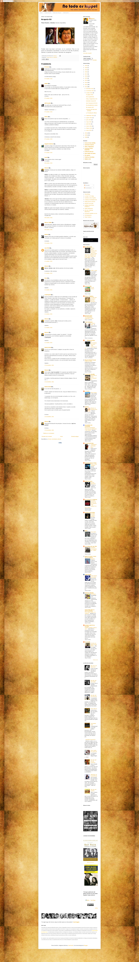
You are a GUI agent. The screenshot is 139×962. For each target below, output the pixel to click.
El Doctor (47, 67)
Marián (46, 83)
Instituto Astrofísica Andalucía (89, 206)
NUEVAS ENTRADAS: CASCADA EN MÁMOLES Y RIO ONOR (91, 429)
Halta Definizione (89, 208)
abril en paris (48, 103)
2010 (86, 133)
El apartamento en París (90, 463)
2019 (86, 69)
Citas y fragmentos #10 (91, 98)
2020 (86, 67)
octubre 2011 (89, 92)
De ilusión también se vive (91, 213)
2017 (86, 74)
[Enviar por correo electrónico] (42, 59)
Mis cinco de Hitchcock (94, 666)
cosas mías (49, 57)
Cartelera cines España (90, 197)
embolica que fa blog (90, 512)
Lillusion (87, 406)
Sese (46, 278)
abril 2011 (88, 124)
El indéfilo (87, 269)
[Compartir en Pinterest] (48, 59)
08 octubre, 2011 (48, 163)
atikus (86, 530)
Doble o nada (94, 270)
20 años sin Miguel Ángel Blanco (94, 644)
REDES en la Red (89, 203)
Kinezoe (46, 167)
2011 (86, 86)
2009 (86, 135)
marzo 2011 (89, 126)
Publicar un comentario (48, 433)
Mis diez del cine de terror (94, 696)
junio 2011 (88, 119)
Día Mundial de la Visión (92, 105)
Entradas (87, 185)
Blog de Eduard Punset (90, 360)
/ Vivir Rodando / (89, 322)
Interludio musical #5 (91, 101)
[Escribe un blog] (44, 59)
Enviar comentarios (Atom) (54, 439)
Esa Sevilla (87, 642)
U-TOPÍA (87, 391)
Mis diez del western (93, 790)
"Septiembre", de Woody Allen (94, 446)
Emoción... (93, 558)
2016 (86, 76)
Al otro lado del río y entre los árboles (89, 610)
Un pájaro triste (89, 94)
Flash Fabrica (88, 217)
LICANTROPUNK (89, 443)
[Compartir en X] (45, 59)
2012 (86, 84)
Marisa (46, 116)
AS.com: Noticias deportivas (89, 211)
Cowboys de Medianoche (91, 199)
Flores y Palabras (89, 296)
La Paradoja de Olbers (91, 112)
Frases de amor (88, 361)
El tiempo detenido (89, 592)
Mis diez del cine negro (93, 681)
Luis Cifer (47, 248)
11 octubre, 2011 (48, 261)
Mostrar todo (95, 659)
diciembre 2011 (90, 88)
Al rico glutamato (90, 96)
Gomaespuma (88, 215)
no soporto (54, 57)
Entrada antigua (75, 436)
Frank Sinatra (88, 574)
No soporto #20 (90, 107)
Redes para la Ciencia (90, 201)
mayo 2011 (89, 121)
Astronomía (66, 12)
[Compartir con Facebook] (46, 59)
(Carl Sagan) (76, 922)
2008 (86, 137)
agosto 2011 (89, 117)
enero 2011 (89, 130)
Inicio (41, 12)
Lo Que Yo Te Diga (89, 196)
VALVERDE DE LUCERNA (88, 426)
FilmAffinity (87, 194)
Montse (46, 234)
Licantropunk (48, 294)
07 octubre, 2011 (48, 78)
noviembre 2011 (90, 90)
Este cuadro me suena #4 (94, 751)
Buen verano (94, 392)
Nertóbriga (93, 594)
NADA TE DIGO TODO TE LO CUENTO (90, 557)
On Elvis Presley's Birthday (93, 515)
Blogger (86, 945)
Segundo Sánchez (49, 143)
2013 (86, 82)
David (46, 157)
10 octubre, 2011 (48, 243)
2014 (86, 80)
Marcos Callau (48, 222)
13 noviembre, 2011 (49, 381)
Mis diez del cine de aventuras (93, 761)
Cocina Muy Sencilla (90, 374)
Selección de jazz (57, 12)
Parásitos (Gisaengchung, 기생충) (94, 549)
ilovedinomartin (88, 247)
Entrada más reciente (47, 436)
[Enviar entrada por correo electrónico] (60, 55)
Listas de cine (48, 12)
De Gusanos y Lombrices (91, 499)
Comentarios (88, 187)
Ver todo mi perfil (87, 53)
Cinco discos (94, 708)
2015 (86, 78)
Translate (94, 60)
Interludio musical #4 (90, 739)
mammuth (70, 945)
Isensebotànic (88, 286)
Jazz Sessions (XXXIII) (91, 103)
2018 (86, 71)
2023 (86, 65)
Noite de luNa (48, 347)
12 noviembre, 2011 (49, 365)
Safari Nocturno (88, 481)
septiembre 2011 (90, 115)
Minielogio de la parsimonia (94, 775)
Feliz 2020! (93, 532)
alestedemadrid (88, 315)
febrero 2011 (89, 128)
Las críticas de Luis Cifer (91, 546)
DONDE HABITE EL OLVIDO (90, 626)
